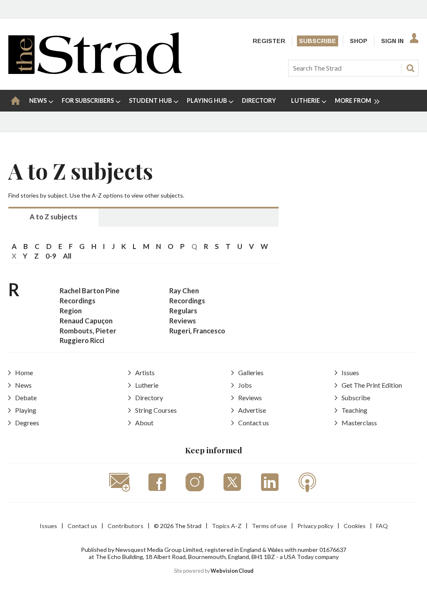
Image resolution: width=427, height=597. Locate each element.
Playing (25, 410)
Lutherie (146, 385)
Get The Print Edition (372, 385)
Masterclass (359, 423)
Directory (149, 397)
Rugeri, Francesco (197, 330)
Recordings (77, 300)
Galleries (251, 372)
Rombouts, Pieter (88, 330)
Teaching (354, 410)
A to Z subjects (54, 217)
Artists (145, 372)
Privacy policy (315, 525)
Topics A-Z (226, 525)
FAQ (382, 525)
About (144, 423)
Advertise (252, 410)
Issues (350, 372)
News (23, 385)
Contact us (253, 423)
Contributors (125, 525)
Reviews (182, 320)
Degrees (27, 423)
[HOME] (15, 101)
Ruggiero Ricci (82, 340)
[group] (353, 101)
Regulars (183, 310)
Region (71, 310)
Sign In (392, 41)
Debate (26, 397)
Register (269, 41)
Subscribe (317, 41)
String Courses (156, 410)
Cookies (355, 525)
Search (410, 68)
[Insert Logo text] (95, 71)
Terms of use (269, 525)
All (67, 256)
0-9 (50, 256)
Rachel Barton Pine (90, 290)
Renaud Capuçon (86, 320)
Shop (358, 41)
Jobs (245, 385)
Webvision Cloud (232, 571)
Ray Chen (184, 290)
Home (24, 372)
